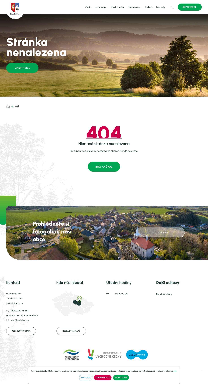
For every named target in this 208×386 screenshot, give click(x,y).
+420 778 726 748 (19, 310)
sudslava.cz (8, 106)
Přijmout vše (121, 378)
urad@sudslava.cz (19, 320)
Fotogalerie (160, 232)
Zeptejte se (190, 7)
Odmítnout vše (103, 378)
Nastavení (85, 378)
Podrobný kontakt (21, 331)
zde (175, 371)
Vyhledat (172, 7)
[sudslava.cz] (15, 9)
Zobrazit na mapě (71, 331)
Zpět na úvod (104, 166)
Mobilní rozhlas (164, 294)
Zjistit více (22, 67)
